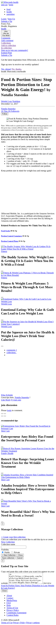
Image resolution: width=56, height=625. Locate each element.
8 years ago (16, 400)
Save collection (8, 558)
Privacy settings (33, 622)
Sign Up (11, 19)
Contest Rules (12, 615)
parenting (11, 14)
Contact (10, 598)
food (8, 9)
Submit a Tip (6, 21)
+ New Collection (8, 555)
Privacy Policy (13, 610)
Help (9, 605)
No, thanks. (17, 69)
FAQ (9, 603)
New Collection (8, 542)
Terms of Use (12, 608)
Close (20, 555)
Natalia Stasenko (22, 397)
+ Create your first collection (13, 537)
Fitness (4, 251)
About (9, 595)
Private (16, 552)
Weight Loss (6, 101)
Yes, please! (6, 69)
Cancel (19, 558)
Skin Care (5, 431)
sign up (4, 5)
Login (3, 19)
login (11, 5)
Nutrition (16, 101)
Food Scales (5, 231)
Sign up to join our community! (14, 50)
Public (7, 552)
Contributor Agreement (16, 613)
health (9, 12)
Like (3, 400)
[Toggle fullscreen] (5, 413)
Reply (8, 400)
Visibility (5, 549)
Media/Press (12, 600)
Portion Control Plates (9, 241)
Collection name (8, 544)
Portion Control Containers (11, 236)
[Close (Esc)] (2, 413)
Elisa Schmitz (7, 395)
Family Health (7, 453)
